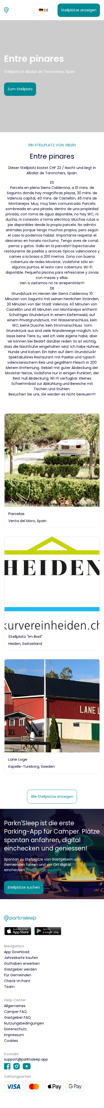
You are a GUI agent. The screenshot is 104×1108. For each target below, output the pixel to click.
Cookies (11, 1040)
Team (9, 986)
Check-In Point (17, 980)
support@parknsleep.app (26, 1059)
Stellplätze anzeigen (78, 10)
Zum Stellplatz (20, 89)
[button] (43, 10)
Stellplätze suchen (24, 887)
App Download (16, 951)
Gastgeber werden (20, 969)
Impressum (14, 1034)
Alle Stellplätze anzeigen (52, 796)
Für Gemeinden (17, 975)
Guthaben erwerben (22, 963)
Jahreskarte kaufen (21, 957)
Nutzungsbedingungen (24, 1023)
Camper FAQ (15, 1011)
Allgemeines (14, 1005)
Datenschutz (15, 1029)
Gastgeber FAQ (17, 1017)
